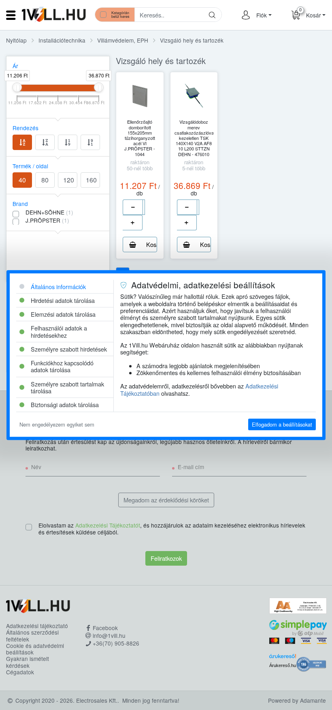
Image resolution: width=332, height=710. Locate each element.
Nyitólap (16, 40)
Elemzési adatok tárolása (63, 314)
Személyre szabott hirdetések (69, 349)
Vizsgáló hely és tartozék (191, 40)
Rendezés (25, 127)
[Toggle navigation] (11, 15)
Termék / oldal (30, 166)
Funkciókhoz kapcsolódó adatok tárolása (62, 366)
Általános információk (58, 286)
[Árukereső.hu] (282, 658)
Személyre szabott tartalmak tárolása (67, 387)
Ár (15, 65)
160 (91, 179)
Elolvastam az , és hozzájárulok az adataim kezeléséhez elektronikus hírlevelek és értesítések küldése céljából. (171, 529)
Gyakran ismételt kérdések (27, 662)
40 (22, 179)
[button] (262, 15)
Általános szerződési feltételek (32, 635)
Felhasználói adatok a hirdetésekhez (59, 331)
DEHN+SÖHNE (49, 212)
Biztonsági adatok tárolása (65, 405)
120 (68, 179)
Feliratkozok (166, 558)
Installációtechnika (61, 40)
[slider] (17, 87)
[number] (144, 207)
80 (45, 179)
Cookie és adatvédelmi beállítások (35, 649)
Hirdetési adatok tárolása (63, 300)
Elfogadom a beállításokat (282, 424)
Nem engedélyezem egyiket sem (56, 424)
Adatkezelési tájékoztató (37, 625)
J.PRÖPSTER (47, 220)
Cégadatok (20, 672)
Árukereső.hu (282, 665)
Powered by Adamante (297, 700)
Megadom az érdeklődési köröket (166, 499)
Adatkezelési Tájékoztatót (107, 525)
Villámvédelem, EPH (122, 40)
